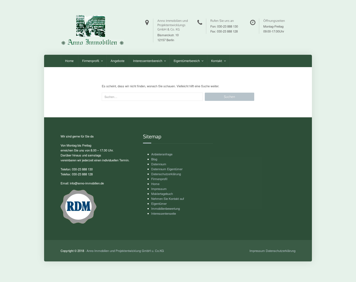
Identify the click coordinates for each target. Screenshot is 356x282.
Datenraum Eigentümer (167, 169)
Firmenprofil (91, 61)
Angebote (117, 61)
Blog (154, 159)
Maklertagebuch (162, 193)
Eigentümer (159, 203)
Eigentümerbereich (187, 61)
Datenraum (158, 164)
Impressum (159, 188)
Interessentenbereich (148, 61)
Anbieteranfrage (161, 154)
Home (69, 61)
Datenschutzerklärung (166, 174)
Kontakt (217, 61)
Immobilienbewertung (165, 208)
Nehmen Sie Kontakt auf (167, 198)
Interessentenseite (163, 213)
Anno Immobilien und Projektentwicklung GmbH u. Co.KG (125, 250)
